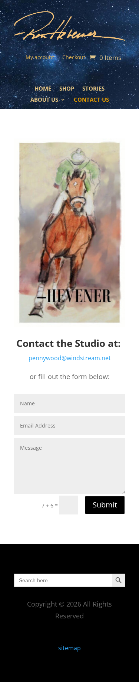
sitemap (69, 648)
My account (40, 58)
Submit (105, 505)
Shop (66, 89)
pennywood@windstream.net (70, 358)
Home (42, 89)
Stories (93, 89)
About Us (44, 100)
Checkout (73, 58)
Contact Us (91, 100)
